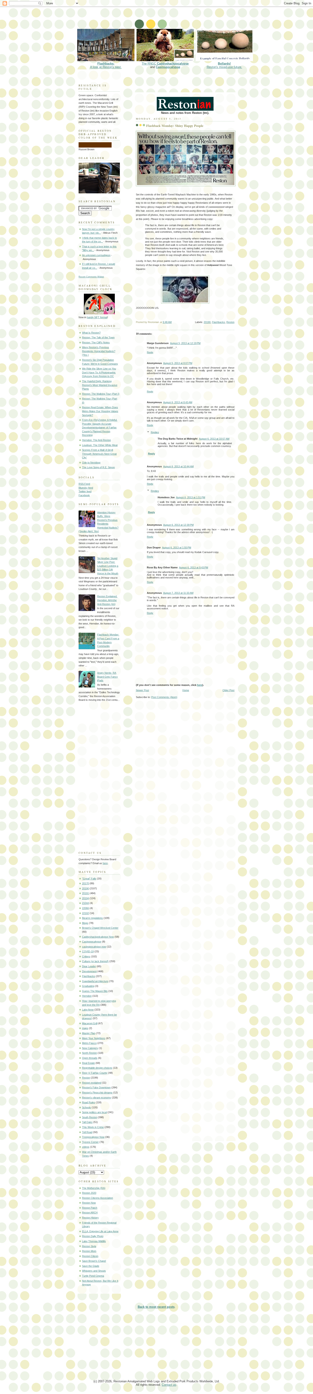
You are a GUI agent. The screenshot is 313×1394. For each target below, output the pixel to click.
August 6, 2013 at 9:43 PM (193, 567)
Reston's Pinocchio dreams (97, 1092)
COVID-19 (88, 951)
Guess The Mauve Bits (95, 991)
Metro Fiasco (89, 1043)
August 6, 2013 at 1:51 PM (190, 497)
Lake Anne (88, 1009)
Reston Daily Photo (92, 1236)
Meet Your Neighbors (93, 1038)
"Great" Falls (89, 878)
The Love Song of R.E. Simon (98, 467)
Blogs (85, 923)
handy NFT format (97, 317)
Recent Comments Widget (91, 277)
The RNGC (165, 63)
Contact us (169, 1384)
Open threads (89, 1058)
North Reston (89, 1053)
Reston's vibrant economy (96, 1097)
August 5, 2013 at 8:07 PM (177, 363)
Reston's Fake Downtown (96, 1087)
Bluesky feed (86, 487)
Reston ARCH (90, 1212)
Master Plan (88, 1033)
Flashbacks (218, 322)
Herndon (87, 995)
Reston (230, 322)
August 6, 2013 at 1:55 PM (176, 547)
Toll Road (87, 1132)
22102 (85, 913)
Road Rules (88, 1102)
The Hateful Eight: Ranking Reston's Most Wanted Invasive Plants (99, 385)
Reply (150, 352)
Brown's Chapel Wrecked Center (100, 927)
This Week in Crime (93, 1127)
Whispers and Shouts (94, 1270)
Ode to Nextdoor (91, 462)
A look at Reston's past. (106, 65)
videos (85, 1146)
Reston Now (89, 1202)
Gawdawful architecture (95, 981)
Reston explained (91, 1082)
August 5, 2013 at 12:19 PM (185, 343)
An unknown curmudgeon (96, 255)
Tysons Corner (90, 1142)
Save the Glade (90, 1266)
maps (85, 1028)
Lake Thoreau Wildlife (94, 1241)
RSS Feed (84, 483)
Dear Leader (89, 966)
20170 (85, 883)
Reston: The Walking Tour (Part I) (100, 393)
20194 (85, 898)
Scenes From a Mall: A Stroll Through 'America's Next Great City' (99, 454)
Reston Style (89, 1246)
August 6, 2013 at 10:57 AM (214, 438)
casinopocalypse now (94, 946)
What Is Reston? (91, 332)
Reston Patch (89, 1207)
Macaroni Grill (89, 1023)
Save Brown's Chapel (94, 1261)
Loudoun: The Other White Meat (100, 445)
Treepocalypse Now (93, 1137)
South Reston (89, 1117)
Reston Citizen (90, 1256)
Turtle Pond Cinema (93, 1275)
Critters (86, 956)
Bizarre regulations (92, 918)
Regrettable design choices (97, 1067)
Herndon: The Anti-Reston (96, 440)
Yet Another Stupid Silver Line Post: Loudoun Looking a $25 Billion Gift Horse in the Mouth (107, 566)
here (199, 685)
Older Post (228, 690)
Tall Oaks (87, 1122)
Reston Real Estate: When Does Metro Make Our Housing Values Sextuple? (100, 411)
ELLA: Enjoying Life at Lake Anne (100, 1231)
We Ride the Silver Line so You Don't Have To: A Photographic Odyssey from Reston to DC (99, 372)
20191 (85, 893)
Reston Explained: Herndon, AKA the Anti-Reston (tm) (107, 600)
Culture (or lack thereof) (95, 961)
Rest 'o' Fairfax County (94, 1072)
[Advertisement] (159, 17)
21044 (85, 903)
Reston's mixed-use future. (224, 65)
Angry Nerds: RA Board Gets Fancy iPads (107, 676)
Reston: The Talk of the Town (98, 337)
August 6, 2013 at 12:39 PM (178, 524)
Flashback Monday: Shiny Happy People (174, 125)
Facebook (84, 495)
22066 (85, 908)
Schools (86, 1107)
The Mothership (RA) (93, 1188)
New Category (90, 1048)
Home (185, 690)
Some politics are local (94, 1112)
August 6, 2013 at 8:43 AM (177, 402)
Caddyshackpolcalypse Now (98, 936)
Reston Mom (89, 1251)
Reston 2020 (89, 1192)
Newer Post (142, 690)
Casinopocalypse (168, 67)
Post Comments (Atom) (164, 697)
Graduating (88, 986)
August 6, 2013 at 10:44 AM (178, 466)
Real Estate (88, 1063)
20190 (207, 322)
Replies (155, 432)
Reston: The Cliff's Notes (96, 342)
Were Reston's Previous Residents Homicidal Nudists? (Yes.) (98, 351)
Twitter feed (85, 491)
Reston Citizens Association (97, 1198)
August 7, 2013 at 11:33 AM (178, 593)
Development (89, 971)
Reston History (90, 1217)
